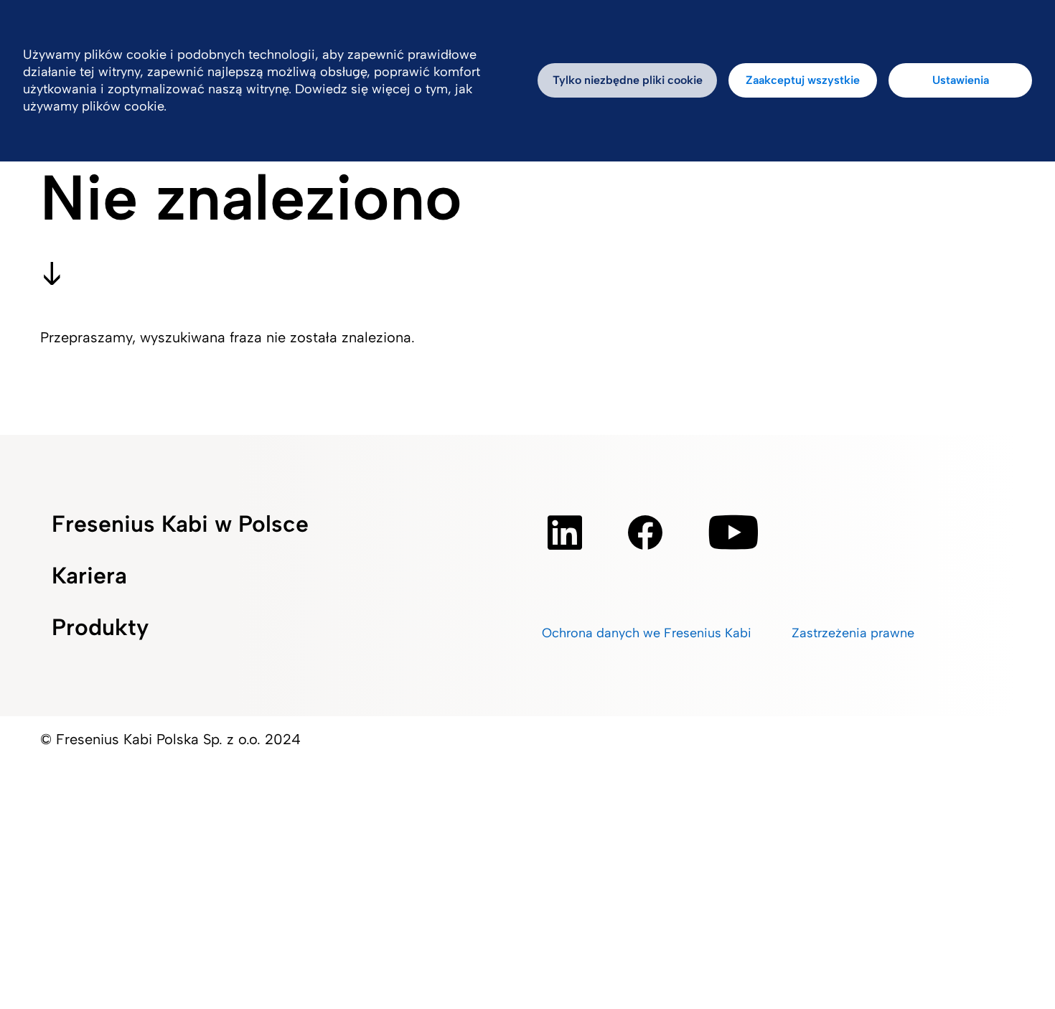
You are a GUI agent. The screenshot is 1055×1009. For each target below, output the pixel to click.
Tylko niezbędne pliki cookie (628, 80)
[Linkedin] (565, 532)
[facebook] (645, 532)
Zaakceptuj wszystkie (803, 80)
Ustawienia (960, 80)
